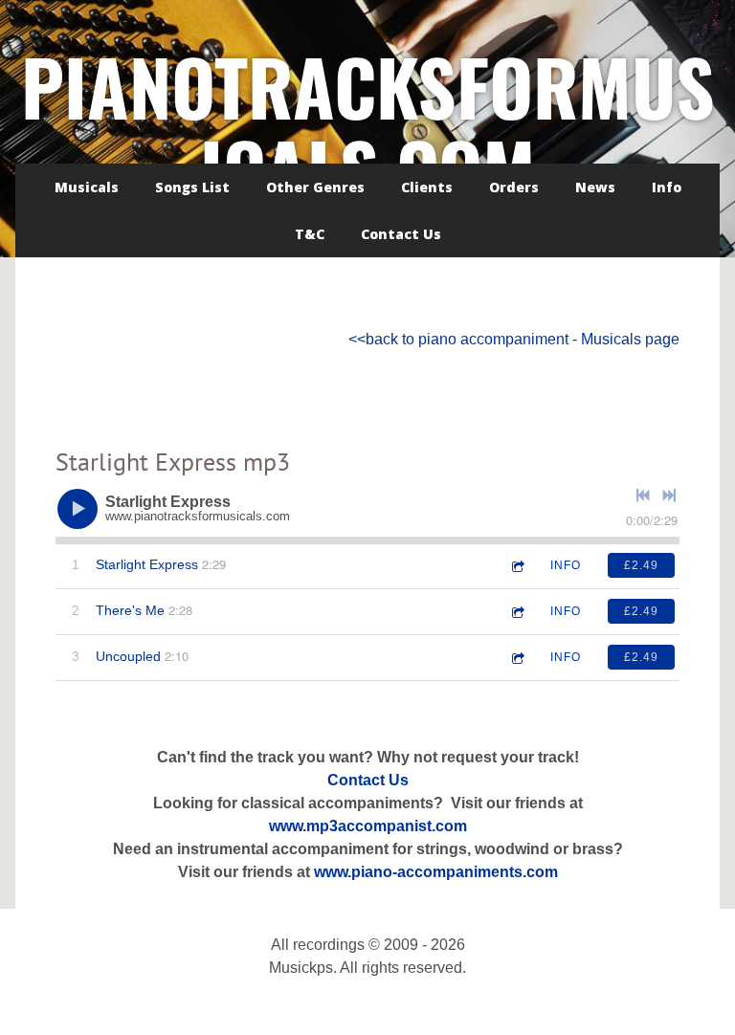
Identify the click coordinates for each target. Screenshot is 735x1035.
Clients (427, 187)
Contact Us (401, 234)
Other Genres (315, 187)
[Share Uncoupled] (516, 658)
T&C (309, 234)
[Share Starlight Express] (516, 566)
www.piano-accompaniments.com (436, 872)
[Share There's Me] (516, 612)
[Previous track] (643, 495)
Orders (514, 187)
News (595, 187)
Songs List (192, 187)
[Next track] (669, 495)
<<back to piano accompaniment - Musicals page (513, 339)
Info (666, 187)
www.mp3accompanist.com (368, 826)
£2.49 (641, 565)
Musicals (87, 187)
